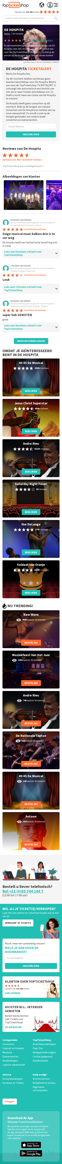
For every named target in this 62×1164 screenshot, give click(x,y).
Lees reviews (12, 992)
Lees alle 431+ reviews (41, 40)
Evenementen (10, 1056)
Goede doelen (40, 1061)
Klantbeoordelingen (44, 1044)
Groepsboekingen (12, 1079)
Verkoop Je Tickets (13, 1083)
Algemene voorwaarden (40, 1088)
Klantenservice (41, 1079)
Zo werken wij (13, 1027)
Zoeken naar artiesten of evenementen (24, 18)
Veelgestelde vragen (44, 1052)
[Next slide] (54, 195)
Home (7, 33)
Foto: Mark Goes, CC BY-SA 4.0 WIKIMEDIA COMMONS (41, 62)
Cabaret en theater (13, 1048)
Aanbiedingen (10, 1061)
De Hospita (18, 33)
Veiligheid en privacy (44, 1083)
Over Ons (38, 1048)
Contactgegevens (43, 1056)
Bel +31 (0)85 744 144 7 (22, 891)
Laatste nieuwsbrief (13, 1065)
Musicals (7, 1052)
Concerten (8, 1044)
